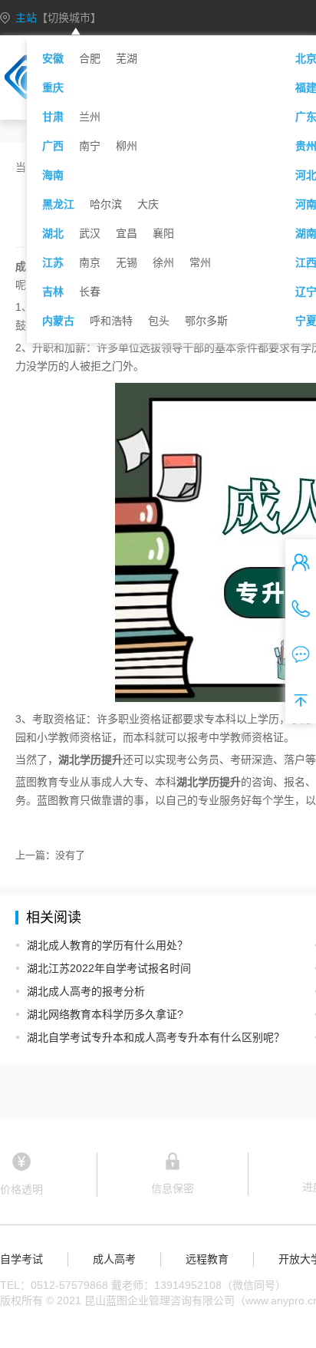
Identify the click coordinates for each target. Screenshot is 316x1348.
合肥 (89, 58)
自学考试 (21, 1259)
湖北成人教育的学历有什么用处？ (107, 945)
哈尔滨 (106, 204)
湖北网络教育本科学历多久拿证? (105, 1014)
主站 (58, 18)
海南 (53, 175)
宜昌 (126, 233)
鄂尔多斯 (206, 321)
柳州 (126, 146)
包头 (159, 321)
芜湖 (126, 58)
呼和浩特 (111, 321)
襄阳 (163, 233)
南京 (89, 262)
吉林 (53, 291)
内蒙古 (58, 321)
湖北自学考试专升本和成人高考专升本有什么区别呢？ (156, 1037)
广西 (53, 146)
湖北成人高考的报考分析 (86, 991)
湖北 (53, 233)
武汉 (89, 233)
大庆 (148, 204)
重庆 (53, 87)
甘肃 (53, 116)
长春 (89, 291)
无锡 (126, 262)
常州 (200, 262)
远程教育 (207, 1259)
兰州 (89, 116)
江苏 (53, 262)
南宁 (89, 146)
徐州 (163, 262)
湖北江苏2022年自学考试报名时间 (109, 968)
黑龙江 (58, 204)
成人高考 (114, 1259)
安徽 (53, 58)
